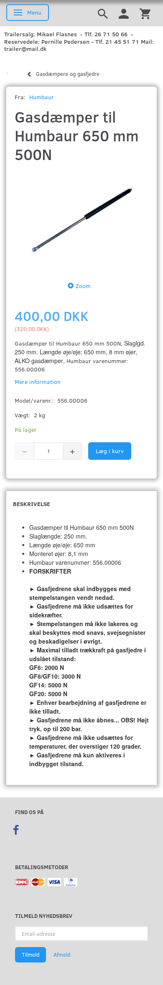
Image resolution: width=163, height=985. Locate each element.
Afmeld (61, 954)
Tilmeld (30, 954)
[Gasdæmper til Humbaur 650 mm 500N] (81, 220)
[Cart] (145, 13)
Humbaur (41, 97)
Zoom (83, 286)
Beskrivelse (31, 504)
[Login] (123, 13)
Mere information (38, 382)
